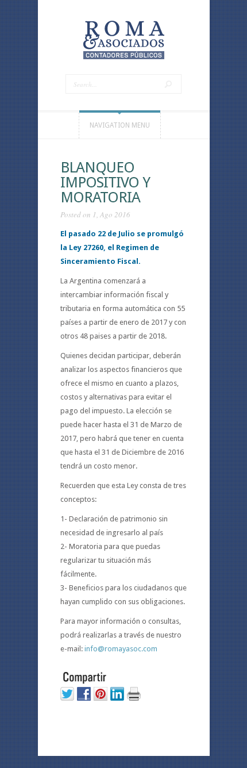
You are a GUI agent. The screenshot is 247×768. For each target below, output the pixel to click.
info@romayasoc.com (120, 648)
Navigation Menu (120, 125)
